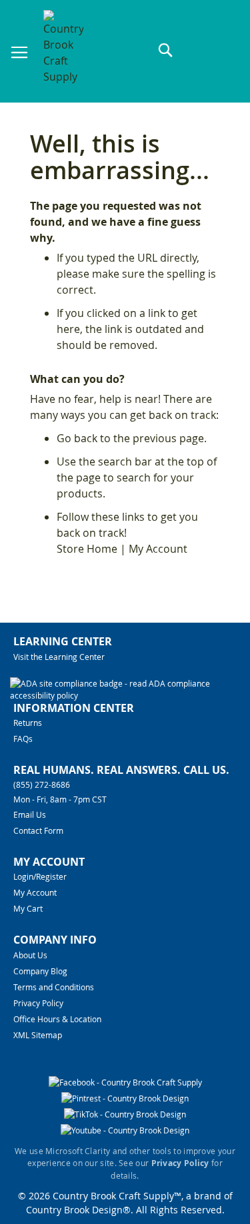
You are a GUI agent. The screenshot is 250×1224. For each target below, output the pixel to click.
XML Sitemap (37, 1035)
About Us (30, 955)
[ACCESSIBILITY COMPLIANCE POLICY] (123, 695)
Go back (77, 438)
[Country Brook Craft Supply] (63, 53)
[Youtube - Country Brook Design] (125, 1130)
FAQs (23, 738)
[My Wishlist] (216, 50)
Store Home (87, 548)
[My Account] (191, 50)
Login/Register (40, 876)
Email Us (29, 814)
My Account (158, 548)
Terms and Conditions (53, 987)
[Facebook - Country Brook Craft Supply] (125, 1082)
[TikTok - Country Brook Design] (125, 1114)
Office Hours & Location (57, 1019)
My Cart (28, 908)
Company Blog (40, 971)
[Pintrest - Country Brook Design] (125, 1098)
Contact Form (38, 830)
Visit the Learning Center (59, 656)
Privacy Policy (38, 1003)
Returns (27, 722)
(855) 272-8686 (41, 784)
